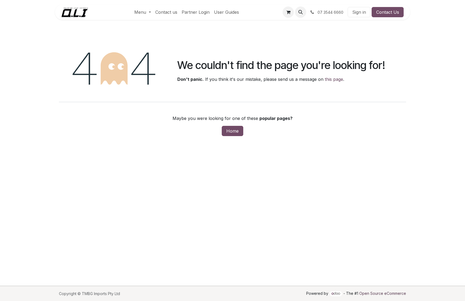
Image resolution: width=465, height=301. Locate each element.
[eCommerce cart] (288, 12)
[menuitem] (142, 12)
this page (334, 79)
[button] (300, 12)
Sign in (359, 12)
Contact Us (387, 12)
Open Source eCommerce (382, 293)
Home (232, 131)
